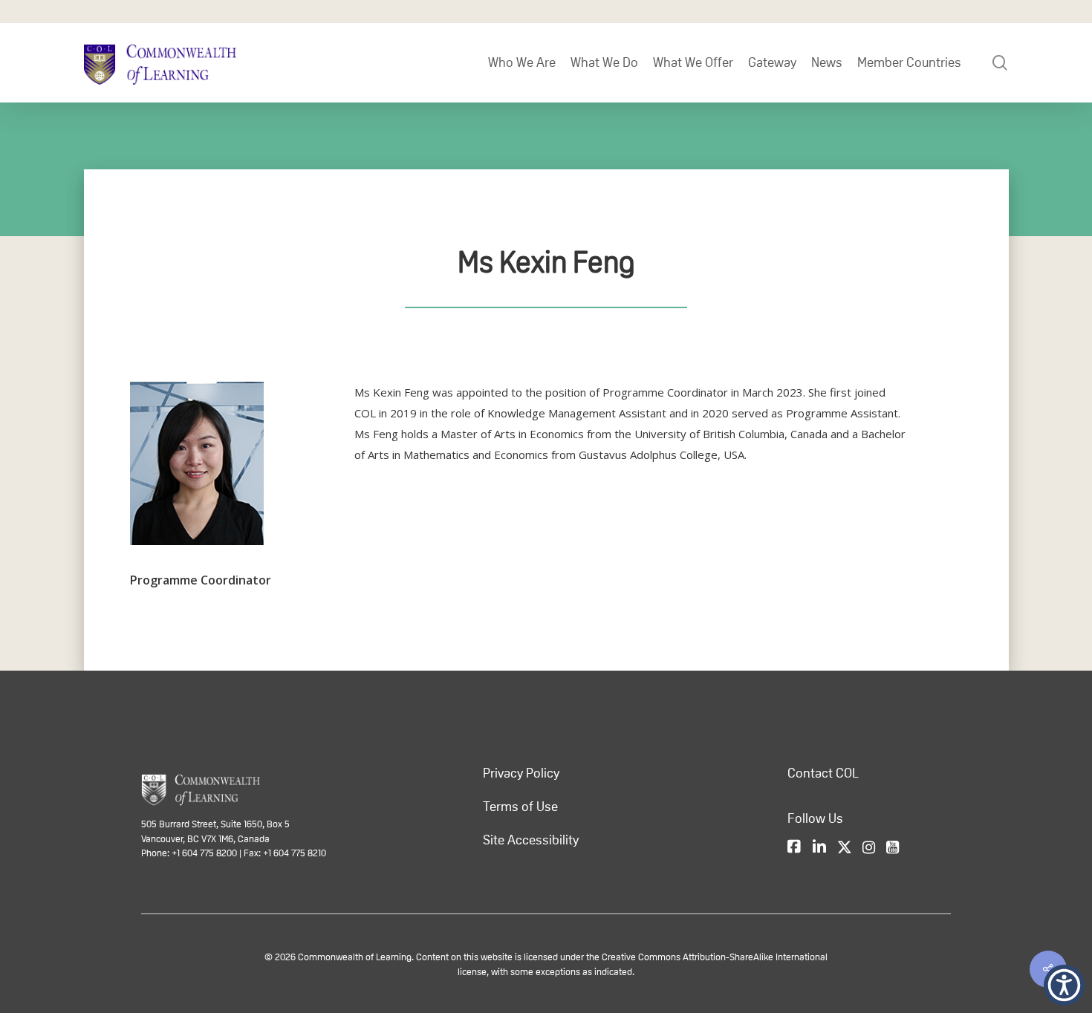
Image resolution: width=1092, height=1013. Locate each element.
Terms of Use (520, 806)
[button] (1064, 985)
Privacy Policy (521, 773)
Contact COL (823, 773)
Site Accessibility (531, 840)
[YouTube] (892, 848)
